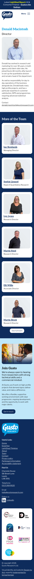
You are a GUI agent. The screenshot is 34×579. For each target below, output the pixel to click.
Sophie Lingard (11, 181)
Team (4, 453)
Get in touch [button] (9, 411)
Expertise (6, 446)
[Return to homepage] (7, 16)
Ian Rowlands (10, 147)
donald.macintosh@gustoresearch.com (18, 105)
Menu (23, 14)
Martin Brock (10, 320)
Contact (5, 456)
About (4, 451)
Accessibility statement (11, 463)
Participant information (11, 461)
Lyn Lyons (9, 216)
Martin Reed (10, 251)
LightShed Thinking (10, 448)
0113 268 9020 (8, 485)
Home (4, 443)
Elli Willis (8, 285)
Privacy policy (7, 458)
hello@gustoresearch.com (12, 492)
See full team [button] (17, 330)
